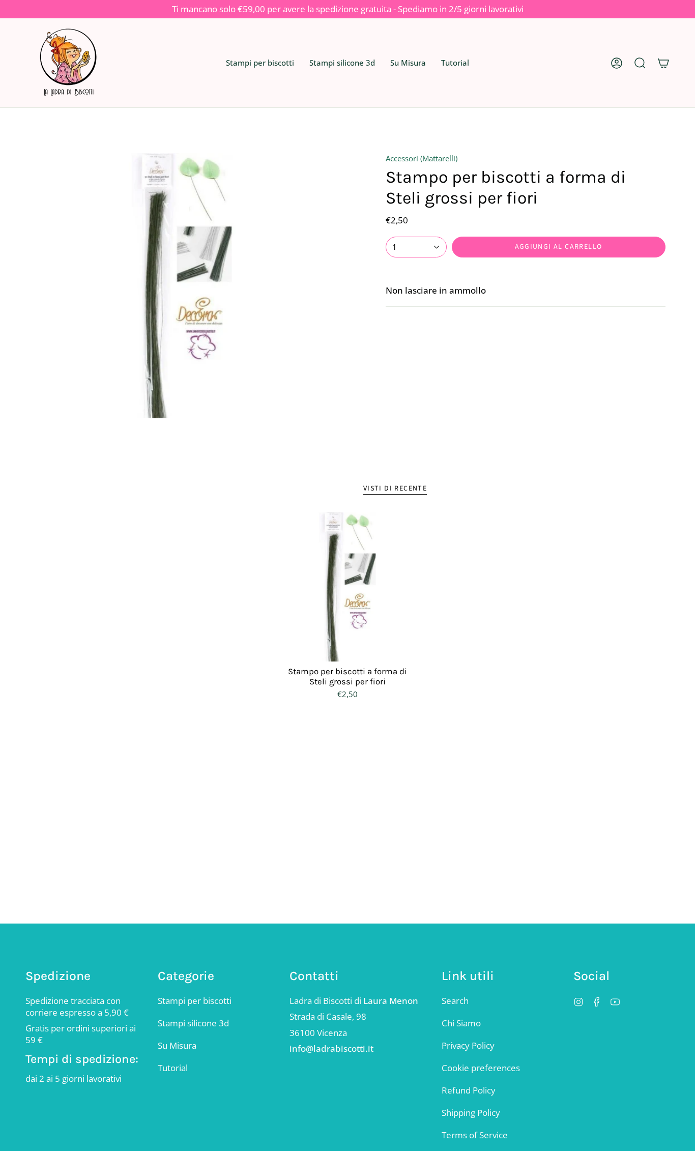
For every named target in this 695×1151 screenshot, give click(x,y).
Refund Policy (469, 1090)
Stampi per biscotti (194, 1000)
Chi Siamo (461, 1023)
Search (455, 1000)
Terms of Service (475, 1135)
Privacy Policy (468, 1045)
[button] (260, 63)
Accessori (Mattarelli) (421, 158)
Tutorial (173, 1068)
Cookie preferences (481, 1068)
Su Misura (177, 1045)
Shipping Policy (471, 1112)
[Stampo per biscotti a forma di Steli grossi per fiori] (347, 586)
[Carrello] (663, 63)
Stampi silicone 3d (193, 1023)
